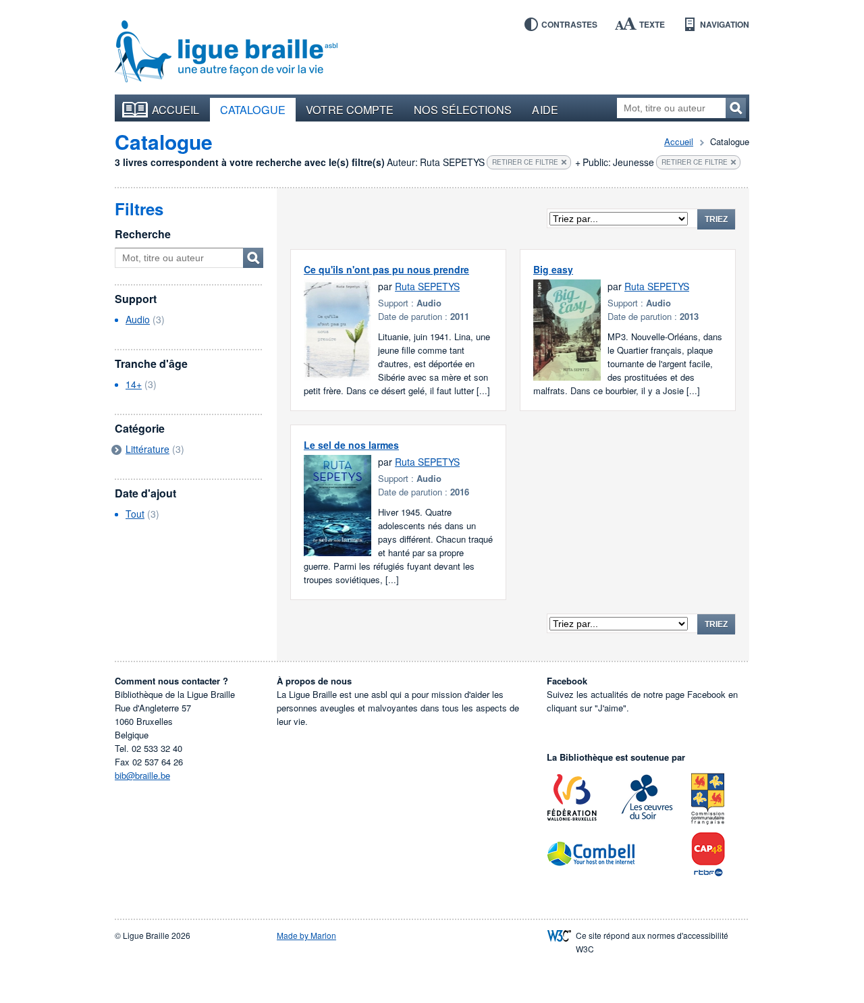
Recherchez (736, 108)
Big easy (553, 269)
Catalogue (253, 109)
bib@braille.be (142, 775)
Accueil (176, 109)
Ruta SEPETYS (427, 286)
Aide (545, 109)
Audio (138, 319)
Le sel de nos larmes (351, 445)
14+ (134, 384)
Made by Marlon (306, 935)
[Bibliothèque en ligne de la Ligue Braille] (226, 52)
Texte (652, 24)
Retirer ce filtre (525, 162)
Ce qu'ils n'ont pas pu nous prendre (386, 269)
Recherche (143, 234)
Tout (135, 513)
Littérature (147, 449)
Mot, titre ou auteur (253, 258)
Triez (716, 219)
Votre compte (350, 109)
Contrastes (569, 24)
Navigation (724, 24)
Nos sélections (463, 109)
